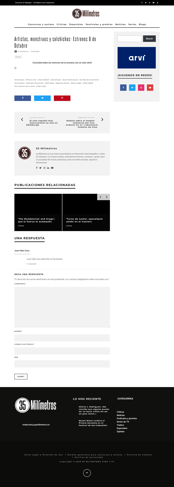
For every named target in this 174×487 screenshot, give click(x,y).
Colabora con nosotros (43, 3)
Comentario (20, 284)
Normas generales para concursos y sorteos (95, 455)
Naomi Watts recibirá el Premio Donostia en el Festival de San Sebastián (93, 423)
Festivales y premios (99, 24)
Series (132, 24)
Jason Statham (44, 80)
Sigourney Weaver (62, 83)
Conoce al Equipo (23, 3)
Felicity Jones (31, 80)
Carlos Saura (19, 80)
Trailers (120, 425)
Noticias (120, 24)
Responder (32, 264)
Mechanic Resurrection (35, 83)
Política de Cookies (139, 455)
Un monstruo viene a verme (25, 86)
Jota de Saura (56, 80)
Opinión (120, 431)
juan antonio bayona (71, 80)
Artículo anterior (37, 117)
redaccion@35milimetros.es (36, 424)
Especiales (76, 24)
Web (16, 357)
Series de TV (123, 422)
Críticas (62, 24)
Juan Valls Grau (21, 250)
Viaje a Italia (41, 86)
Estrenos (18, 57)
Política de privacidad (89, 457)
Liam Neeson (20, 83)
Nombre (18, 331)
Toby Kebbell (88, 83)
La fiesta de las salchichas (89, 80)
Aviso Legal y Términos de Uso (43, 455)
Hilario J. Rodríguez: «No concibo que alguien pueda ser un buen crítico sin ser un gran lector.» (94, 410)
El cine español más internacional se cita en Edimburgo (42, 123)
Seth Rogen (50, 83)
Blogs (142, 24)
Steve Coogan (77, 83)
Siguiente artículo (86, 117)
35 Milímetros (23, 51)
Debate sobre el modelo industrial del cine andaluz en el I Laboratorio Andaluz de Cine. (82, 124)
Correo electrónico (24, 344)
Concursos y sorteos (41, 24)
